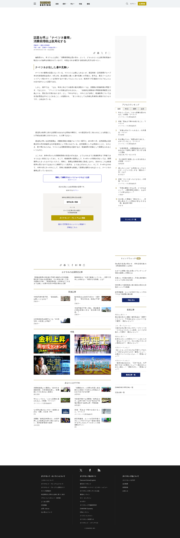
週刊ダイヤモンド (85, 484)
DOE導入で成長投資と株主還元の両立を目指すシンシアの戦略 (130, 286)
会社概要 (125, 484)
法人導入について (46, 512)
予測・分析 (37, 47)
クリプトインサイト (86, 516)
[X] (81, 470)
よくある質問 (45, 501)
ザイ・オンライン (85, 498)
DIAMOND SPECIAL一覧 (124, 387)
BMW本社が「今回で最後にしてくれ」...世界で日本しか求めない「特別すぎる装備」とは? (92, 278)
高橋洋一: (41, 45)
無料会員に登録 (72, 202)
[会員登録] (142, 3)
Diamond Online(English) (88, 480)
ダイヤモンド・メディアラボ (89, 523)
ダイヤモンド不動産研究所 (88, 505)
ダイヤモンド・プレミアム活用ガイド (53, 487)
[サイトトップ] (45, 3)
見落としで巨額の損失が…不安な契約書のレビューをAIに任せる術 (130, 279)
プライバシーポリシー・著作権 (51, 498)
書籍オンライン (85, 494)
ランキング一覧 (130, 219)
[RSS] (99, 470)
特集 (80, 4)
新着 (57, 4)
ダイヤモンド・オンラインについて (53, 476)
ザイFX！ (83, 501)
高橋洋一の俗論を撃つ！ (50, 47)
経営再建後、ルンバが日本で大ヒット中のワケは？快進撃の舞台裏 (130, 293)
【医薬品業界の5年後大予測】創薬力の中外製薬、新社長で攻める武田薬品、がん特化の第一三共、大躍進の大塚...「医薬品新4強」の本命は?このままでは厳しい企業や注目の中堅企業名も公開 (52, 280)
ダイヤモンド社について (130, 476)
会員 (142, 109)
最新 (119, 109)
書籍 (88, 4)
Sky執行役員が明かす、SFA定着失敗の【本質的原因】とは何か (130, 264)
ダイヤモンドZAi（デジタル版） (90, 491)
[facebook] (90, 470)
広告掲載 (44, 505)
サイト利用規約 (46, 491)
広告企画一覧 (120, 392)
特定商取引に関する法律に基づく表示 (53, 494)
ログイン (133, 3)
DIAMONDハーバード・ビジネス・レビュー (93, 487)
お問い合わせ (45, 509)
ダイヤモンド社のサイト (88, 476)
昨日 (126, 109)
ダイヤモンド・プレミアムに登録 (72, 218)
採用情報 (125, 487)
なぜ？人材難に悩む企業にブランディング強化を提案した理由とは (130, 272)
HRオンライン (84, 512)
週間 (134, 109)
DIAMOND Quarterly (86, 509)
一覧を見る (131, 300)
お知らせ (125, 491)
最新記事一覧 (131, 375)
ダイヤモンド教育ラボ (87, 519)
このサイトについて (47, 480)
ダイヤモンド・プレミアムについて (52, 484)
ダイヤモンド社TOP (128, 480)
